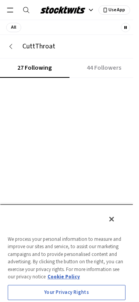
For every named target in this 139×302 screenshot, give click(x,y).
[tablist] (69, 68)
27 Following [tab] (34, 67)
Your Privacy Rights (66, 292)
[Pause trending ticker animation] (125, 27)
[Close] (111, 219)
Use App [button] (116, 10)
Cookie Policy (63, 276)
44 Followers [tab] (104, 67)
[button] (13, 27)
